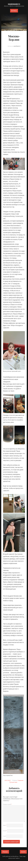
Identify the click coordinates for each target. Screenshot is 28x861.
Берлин (23, 851)
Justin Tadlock (16, 858)
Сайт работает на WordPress (10, 856)
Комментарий (7, 804)
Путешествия (13, 782)
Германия (20, 780)
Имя (4, 825)
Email (5, 830)
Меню (15, 10)
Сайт (4, 836)
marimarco (14, 4)
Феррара (5, 851)
